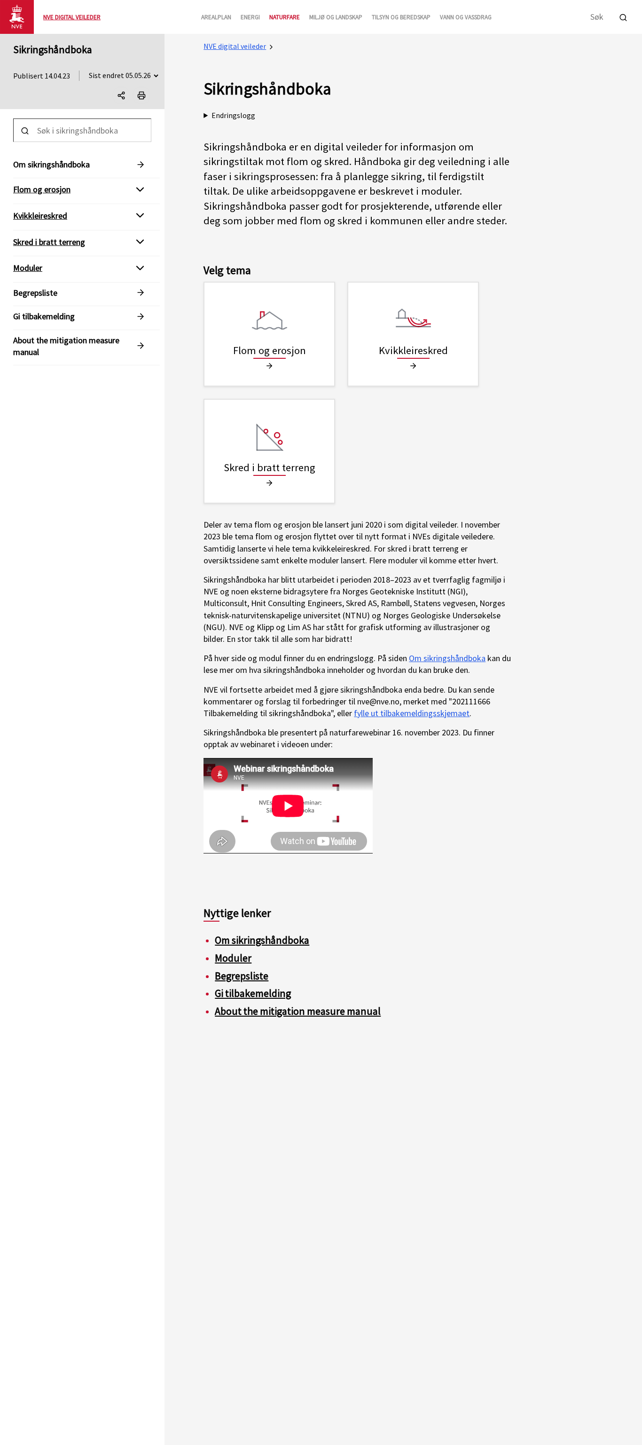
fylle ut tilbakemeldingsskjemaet (412, 713)
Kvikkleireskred (40, 215)
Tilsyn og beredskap (401, 17)
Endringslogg (233, 115)
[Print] (141, 95)
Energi (250, 17)
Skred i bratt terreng (49, 241)
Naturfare (284, 17)
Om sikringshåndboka (447, 658)
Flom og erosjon (41, 189)
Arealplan (216, 17)
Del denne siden (129, 97)
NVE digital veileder (235, 46)
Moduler (27, 267)
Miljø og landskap (335, 17)
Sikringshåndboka (52, 49)
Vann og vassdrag (466, 17)
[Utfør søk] (623, 16)
